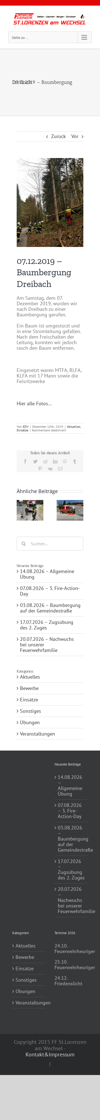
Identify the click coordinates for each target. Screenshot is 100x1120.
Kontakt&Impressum (50, 1054)
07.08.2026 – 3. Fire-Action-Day (50, 591)
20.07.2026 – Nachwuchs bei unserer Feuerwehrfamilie (71, 900)
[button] (21, 510)
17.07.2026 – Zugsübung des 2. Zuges (46, 625)
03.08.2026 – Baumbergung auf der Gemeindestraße (50, 608)
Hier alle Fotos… (34, 403)
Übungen (30, 722)
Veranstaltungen (37, 734)
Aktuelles (73, 426)
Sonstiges (30, 711)
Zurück (58, 136)
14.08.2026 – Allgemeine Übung (47, 574)
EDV (26, 426)
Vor (74, 136)
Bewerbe (29, 688)
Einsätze (22, 430)
